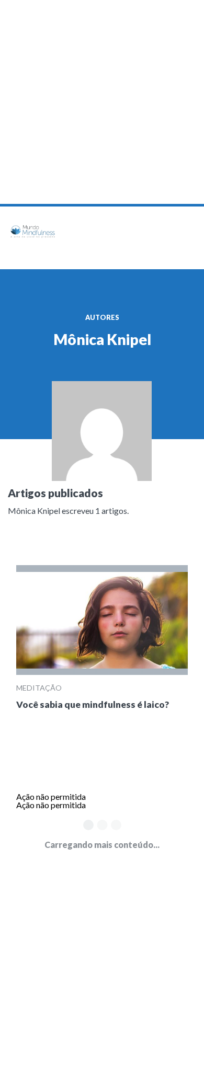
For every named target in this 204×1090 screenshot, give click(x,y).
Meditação (39, 687)
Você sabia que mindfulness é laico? (92, 704)
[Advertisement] (102, 102)
